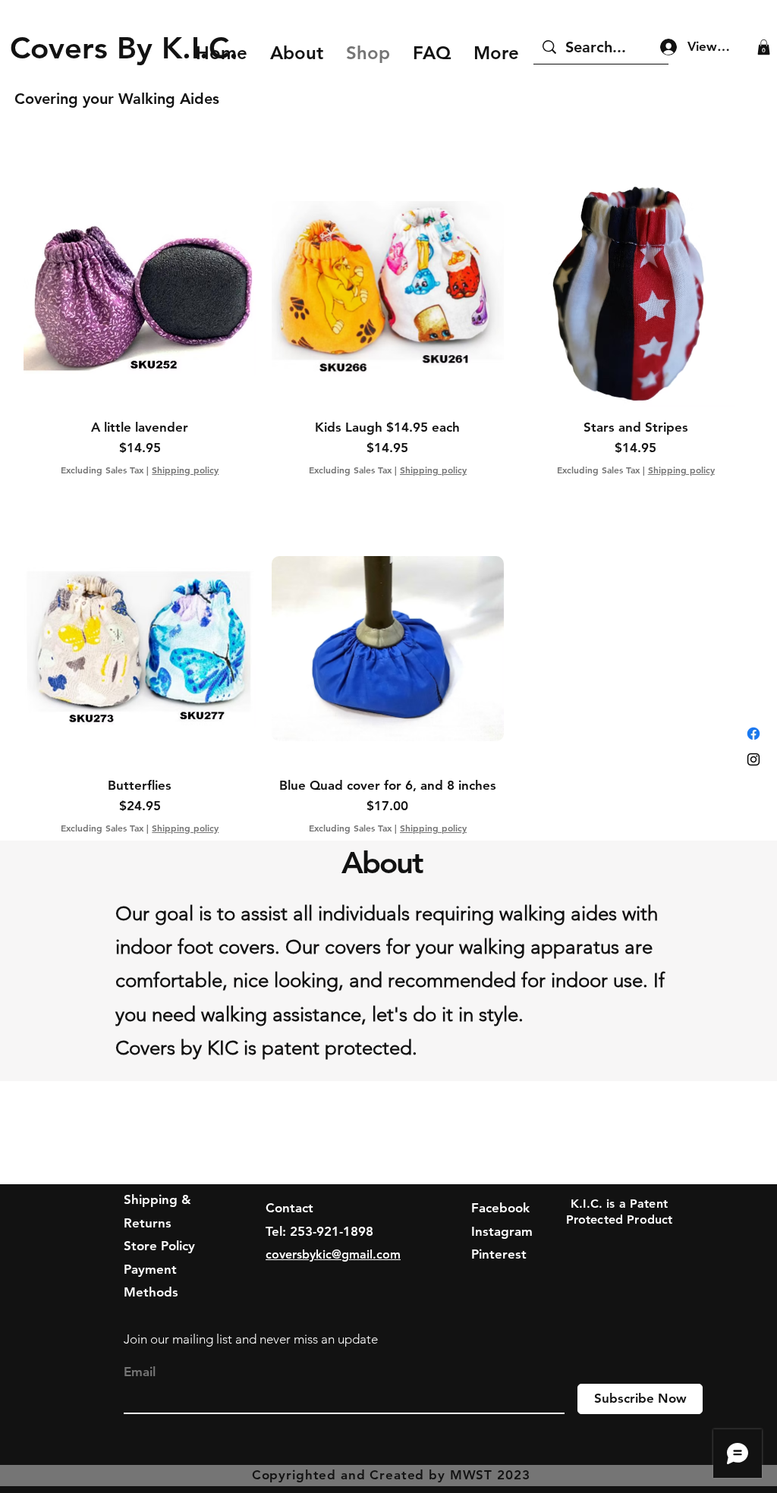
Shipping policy (185, 470)
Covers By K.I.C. (133, 48)
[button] (763, 47)
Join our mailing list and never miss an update (251, 1339)
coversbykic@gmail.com (333, 1254)
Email (140, 1372)
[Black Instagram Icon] (753, 759)
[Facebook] (753, 733)
